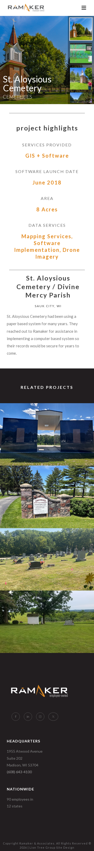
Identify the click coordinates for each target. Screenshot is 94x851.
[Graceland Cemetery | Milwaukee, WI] (47, 424)
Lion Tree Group (42, 847)
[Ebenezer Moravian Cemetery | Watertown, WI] (47, 486)
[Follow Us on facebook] (15, 716)
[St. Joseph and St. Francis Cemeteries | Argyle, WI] (47, 549)
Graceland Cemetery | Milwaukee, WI (47, 451)
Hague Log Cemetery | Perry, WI (47, 639)
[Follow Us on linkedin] (28, 716)
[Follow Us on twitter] (53, 716)
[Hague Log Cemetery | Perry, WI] (47, 611)
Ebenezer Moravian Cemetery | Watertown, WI (47, 514)
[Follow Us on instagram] (40, 716)
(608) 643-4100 (19, 772)
